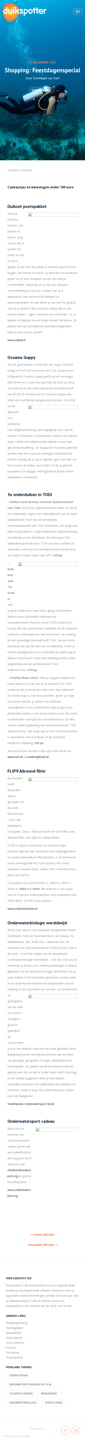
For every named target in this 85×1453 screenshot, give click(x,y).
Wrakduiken (49, 1393)
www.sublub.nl (17, 340)
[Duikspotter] (24, 12)
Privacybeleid (14, 1357)
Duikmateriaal (41, 90)
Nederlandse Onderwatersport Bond (31, 1104)
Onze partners (15, 1342)
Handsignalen (14, 1328)
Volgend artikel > (42, 1245)
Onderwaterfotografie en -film (30, 1384)
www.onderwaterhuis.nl (22, 908)
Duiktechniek (53, 1402)
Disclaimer (12, 1352)
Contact (11, 1347)
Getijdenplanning (16, 1323)
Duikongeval (14, 1338)
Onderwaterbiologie (23, 1402)
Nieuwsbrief (13, 1333)
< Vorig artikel (42, 1235)
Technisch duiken (21, 1393)
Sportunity (23, 1436)
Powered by (37, 1428)
